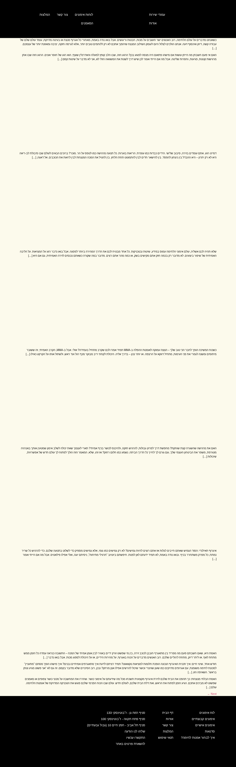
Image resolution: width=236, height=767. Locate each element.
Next (211, 693)
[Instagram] (202, 19)
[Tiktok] (184, 19)
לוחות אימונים (84, 14)
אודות (153, 23)
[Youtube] (212, 19)
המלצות (45, 14)
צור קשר (62, 14)
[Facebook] (193, 19)
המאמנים (87, 23)
